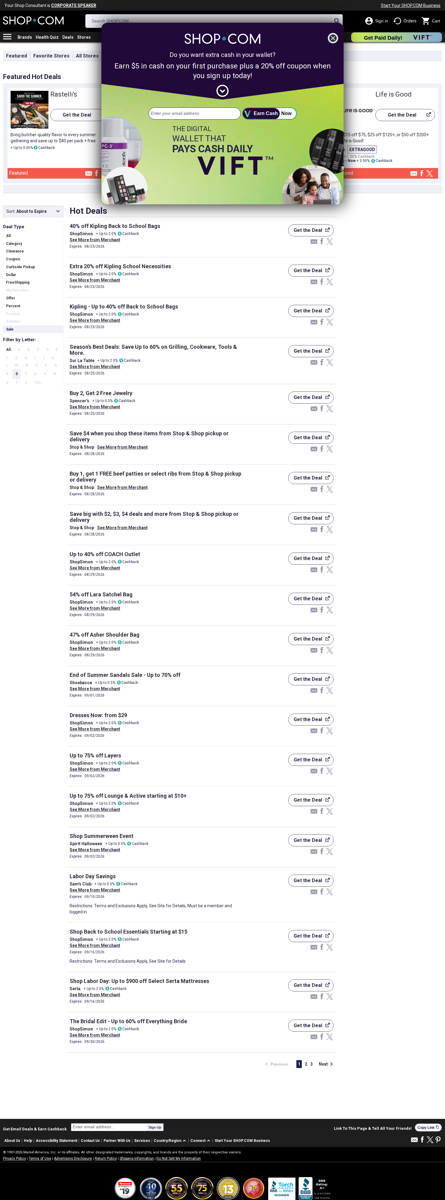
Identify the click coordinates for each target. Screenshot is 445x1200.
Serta (75, 988)
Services (142, 1141)
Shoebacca (81, 682)
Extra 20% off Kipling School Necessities (120, 266)
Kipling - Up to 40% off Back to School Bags (124, 306)
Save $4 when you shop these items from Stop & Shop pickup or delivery (149, 436)
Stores (84, 37)
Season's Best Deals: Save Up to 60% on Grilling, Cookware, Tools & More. (153, 350)
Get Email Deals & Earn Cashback (35, 1129)
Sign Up (155, 1127)
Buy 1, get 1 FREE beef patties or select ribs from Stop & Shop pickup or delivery (155, 476)
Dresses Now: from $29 (98, 715)
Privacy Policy (14, 1158)
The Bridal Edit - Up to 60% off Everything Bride (128, 1021)
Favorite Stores (51, 56)
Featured (16, 56)
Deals (68, 37)
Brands (25, 37)
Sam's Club (80, 884)
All (8, 350)
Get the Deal (70, 116)
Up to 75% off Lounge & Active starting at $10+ (128, 796)
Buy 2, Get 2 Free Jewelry (101, 393)
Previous (274, 1064)
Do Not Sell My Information (179, 1158)
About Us (12, 1141)
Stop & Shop (82, 447)
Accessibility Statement (56, 1141)
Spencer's (79, 400)
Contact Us (90, 1141)
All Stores (87, 56)
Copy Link (428, 1127)
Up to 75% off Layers (95, 755)
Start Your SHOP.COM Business (410, 5)
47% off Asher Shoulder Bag (105, 634)
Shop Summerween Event (102, 836)
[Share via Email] (88, 175)
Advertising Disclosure (73, 1158)
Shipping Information (137, 1158)
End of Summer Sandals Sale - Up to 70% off (125, 675)
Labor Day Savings (93, 876)
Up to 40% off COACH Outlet (105, 554)
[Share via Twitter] (429, 174)
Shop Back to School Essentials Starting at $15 (128, 931)
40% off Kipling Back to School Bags (115, 226)
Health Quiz (47, 37)
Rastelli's (63, 94)
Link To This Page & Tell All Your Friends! (373, 1128)
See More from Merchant (95, 239)
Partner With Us (117, 1141)
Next (327, 1064)
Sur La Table (82, 360)
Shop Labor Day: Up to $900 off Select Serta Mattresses (139, 981)
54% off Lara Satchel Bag (101, 594)
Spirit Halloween (86, 843)
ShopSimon (81, 233)
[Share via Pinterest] (438, 1140)
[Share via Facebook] (96, 173)
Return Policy (106, 1158)
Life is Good (393, 94)
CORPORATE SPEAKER (73, 5)
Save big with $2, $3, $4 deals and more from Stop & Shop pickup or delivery (154, 517)
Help (28, 1141)
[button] (171, 1141)
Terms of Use (40, 1158)
